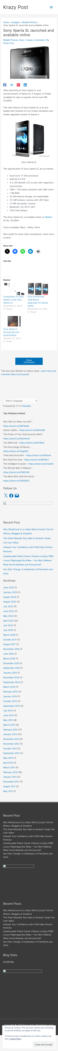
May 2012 (8, 758)
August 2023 (9, 601)
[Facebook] (4, 84)
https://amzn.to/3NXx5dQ (32, 430)
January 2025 (10, 592)
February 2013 (10, 729)
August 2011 (9, 786)
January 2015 (10, 672)
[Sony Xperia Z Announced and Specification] (13, 322)
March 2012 (9, 767)
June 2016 (8, 654)
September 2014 (11, 682)
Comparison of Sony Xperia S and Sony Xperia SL (13, 299)
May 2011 (8, 791)
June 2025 (8, 587)
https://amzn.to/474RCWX (16, 472)
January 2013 (10, 734)
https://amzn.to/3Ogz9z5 (15, 451)
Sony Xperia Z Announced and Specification (11, 332)
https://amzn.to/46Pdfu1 (36, 459)
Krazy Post (15, 7)
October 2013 (10, 701)
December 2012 (11, 739)
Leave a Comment (35, 40)
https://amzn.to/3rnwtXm (41, 464)
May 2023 (8, 616)
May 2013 (8, 720)
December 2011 (11, 781)
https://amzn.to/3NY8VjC (32, 443)
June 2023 (8, 611)
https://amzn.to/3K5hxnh (38, 455)
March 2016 (9, 658)
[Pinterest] (18, 84)
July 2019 (8, 630)
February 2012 (10, 772)
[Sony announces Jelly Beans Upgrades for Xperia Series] (38, 289)
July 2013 (8, 710)
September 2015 (11, 668)
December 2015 (11, 663)
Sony (21, 40)
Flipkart (48, 217)
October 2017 (10, 639)
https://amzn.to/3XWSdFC (16, 481)
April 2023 (8, 620)
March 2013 (9, 725)
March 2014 (9, 687)
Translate (26, 406)
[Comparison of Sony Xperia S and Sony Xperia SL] (13, 289)
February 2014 (10, 691)
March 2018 (9, 635)
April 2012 (8, 762)
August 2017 (9, 644)
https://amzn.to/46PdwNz (16, 426)
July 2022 (8, 625)
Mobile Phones (10, 40)
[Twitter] (11, 84)
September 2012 (11, 753)
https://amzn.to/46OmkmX (16, 438)
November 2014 (11, 677)
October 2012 (10, 748)
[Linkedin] (25, 84)
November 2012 (11, 744)
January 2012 (10, 777)
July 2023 (8, 606)
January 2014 (10, 696)
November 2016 (11, 649)
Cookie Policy (15, 1039)
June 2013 (8, 715)
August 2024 (9, 597)
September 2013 (11, 706)
